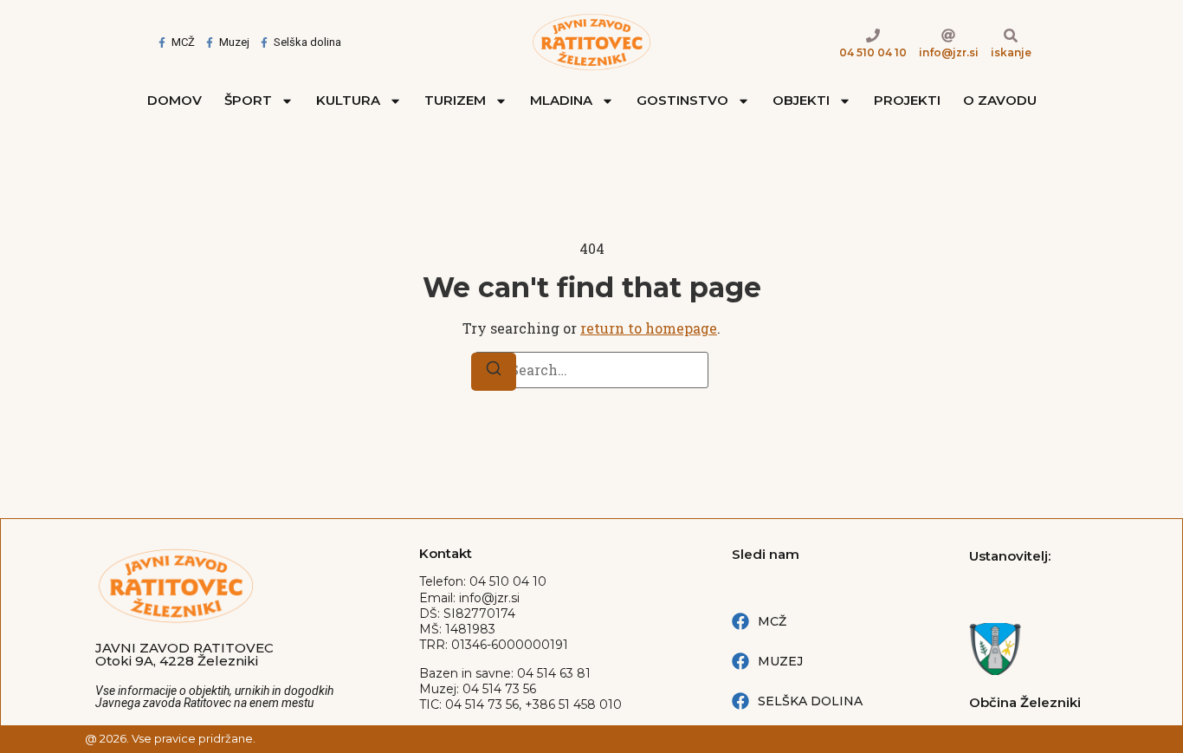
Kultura (348, 100)
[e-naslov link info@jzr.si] (948, 35)
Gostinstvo (682, 100)
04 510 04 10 (873, 52)
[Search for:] (591, 370)
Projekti (907, 100)
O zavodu (1000, 100)
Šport (248, 100)
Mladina (561, 100)
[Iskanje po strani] (1011, 35)
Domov (174, 100)
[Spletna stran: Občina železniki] (1028, 649)
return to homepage (648, 328)
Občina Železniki (1025, 702)
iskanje (1011, 52)
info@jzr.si (949, 52)
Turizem (455, 100)
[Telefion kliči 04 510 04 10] (873, 35)
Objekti (801, 100)
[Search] (493, 372)
